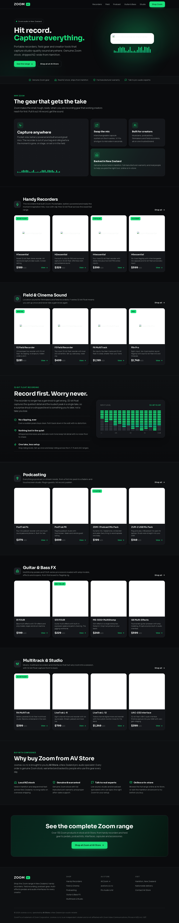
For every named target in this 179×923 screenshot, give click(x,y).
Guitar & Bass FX (73, 894)
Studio (143, 4)
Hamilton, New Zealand (145, 881)
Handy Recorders (74, 881)
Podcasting (71, 890)
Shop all (158, 210)
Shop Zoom (157, 4)
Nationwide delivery (144, 886)
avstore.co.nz (107, 886)
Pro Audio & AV (107, 890)
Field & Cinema (72, 886)
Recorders (97, 4)
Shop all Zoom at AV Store (88, 845)
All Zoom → (105, 881)
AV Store (46, 912)
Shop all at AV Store (49, 64)
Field (107, 4)
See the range (23, 64)
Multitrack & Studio (74, 899)
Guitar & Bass (130, 4)
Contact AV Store (143, 890)
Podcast (117, 4)
